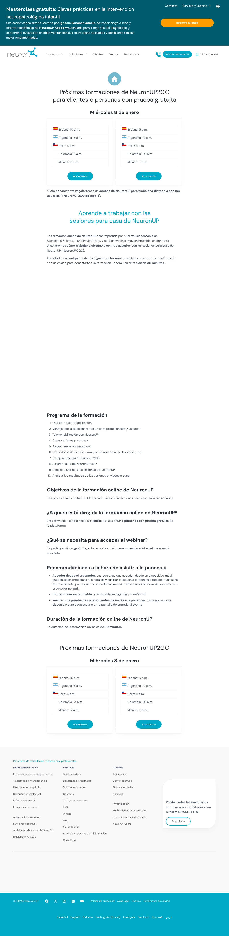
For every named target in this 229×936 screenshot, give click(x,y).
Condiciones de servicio (156, 900)
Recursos (118, 793)
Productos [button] (53, 54)
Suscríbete (178, 821)
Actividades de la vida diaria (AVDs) (33, 830)
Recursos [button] (130, 54)
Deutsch (143, 917)
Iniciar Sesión (209, 54)
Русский (157, 917)
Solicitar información (177, 54)
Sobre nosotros (72, 774)
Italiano (88, 917)
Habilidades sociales (24, 836)
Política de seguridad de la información (85, 833)
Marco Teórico (71, 826)
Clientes (98, 54)
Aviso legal (123, 900)
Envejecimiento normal (26, 807)
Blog (65, 820)
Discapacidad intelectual (27, 793)
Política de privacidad (102, 900)
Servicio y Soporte (195, 6)
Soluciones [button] (76, 54)
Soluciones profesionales (77, 780)
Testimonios (119, 774)
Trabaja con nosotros (75, 800)
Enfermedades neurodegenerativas (32, 774)
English (75, 917)
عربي (168, 917)
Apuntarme (80, 176)
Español (62, 917)
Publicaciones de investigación (130, 810)
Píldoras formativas (124, 787)
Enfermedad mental (24, 800)
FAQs (66, 807)
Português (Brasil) (108, 917)
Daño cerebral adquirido (26, 787)
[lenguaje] (218, 5)
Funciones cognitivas (25, 823)
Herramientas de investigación (130, 817)
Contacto (171, 6)
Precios (114, 54)
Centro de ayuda (122, 780)
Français (129, 917)
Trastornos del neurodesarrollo (30, 780)
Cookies (136, 900)
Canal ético (69, 840)
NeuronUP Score (122, 823)
